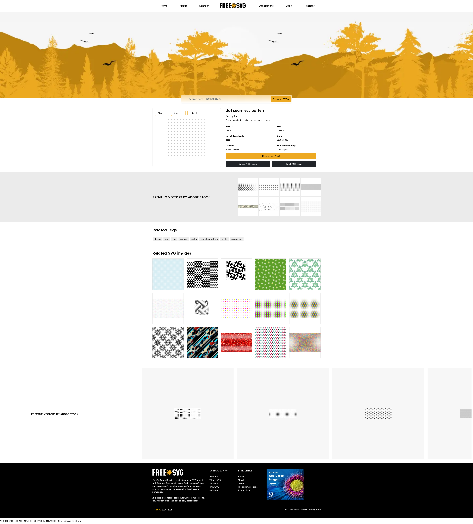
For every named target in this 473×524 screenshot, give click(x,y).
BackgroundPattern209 (200, 286)
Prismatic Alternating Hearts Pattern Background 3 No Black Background (236, 350)
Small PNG (294, 164)
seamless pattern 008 (302, 286)
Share (161, 113)
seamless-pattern (209, 239)
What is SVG (215, 480)
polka (194, 239)
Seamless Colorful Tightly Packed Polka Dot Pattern (270, 319)
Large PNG (248, 164)
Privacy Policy (315, 509)
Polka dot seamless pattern (168, 285)
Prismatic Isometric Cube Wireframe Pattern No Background (168, 317)
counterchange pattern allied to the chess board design (236, 283)
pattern (183, 239)
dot (166, 239)
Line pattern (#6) (197, 320)
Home (164, 5)
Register (309, 5)
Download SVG (271, 156)
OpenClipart (282, 149)
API (287, 509)
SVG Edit (213, 483)
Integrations (266, 5)
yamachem (236, 239)
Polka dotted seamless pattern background (271, 353)
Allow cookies (72, 521)
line (174, 239)
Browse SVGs (281, 99)
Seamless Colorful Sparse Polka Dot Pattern (236, 319)
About (183, 5)
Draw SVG (214, 487)
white (224, 239)
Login (289, 5)
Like (194, 113)
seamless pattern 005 (268, 286)
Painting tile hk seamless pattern (202, 353)
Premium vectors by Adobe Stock (181, 197)
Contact (204, 5)
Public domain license (248, 487)
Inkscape (213, 476)
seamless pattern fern (165, 354)
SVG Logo (214, 490)
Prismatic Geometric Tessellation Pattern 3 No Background (305, 352)
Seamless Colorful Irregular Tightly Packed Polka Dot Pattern (305, 317)
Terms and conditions (299, 509)
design (157, 239)
